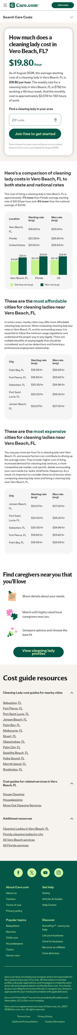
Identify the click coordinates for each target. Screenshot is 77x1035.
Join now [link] (63, 5)
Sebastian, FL (17, 384)
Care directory (50, 953)
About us (11, 893)
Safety (46, 893)
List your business (52, 935)
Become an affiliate (53, 947)
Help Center (49, 905)
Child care (12, 937)
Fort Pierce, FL (17, 377)
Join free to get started (35, 134)
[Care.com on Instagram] (58, 872)
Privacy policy (14, 910)
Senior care (13, 955)
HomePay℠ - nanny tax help (56, 927)
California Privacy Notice (25, 1021)
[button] (38, 17)
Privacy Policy (45, 1016)
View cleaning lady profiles (38, 652)
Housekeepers (14, 943)
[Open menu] (5, 5)
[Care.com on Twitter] (31, 872)
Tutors (10, 949)
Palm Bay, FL (16, 370)
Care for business (52, 941)
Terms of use (13, 905)
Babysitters (12, 925)
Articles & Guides (52, 899)
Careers (11, 899)
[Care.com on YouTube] (45, 872)
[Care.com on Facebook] (18, 872)
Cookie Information (55, 1021)
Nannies (11, 931)
